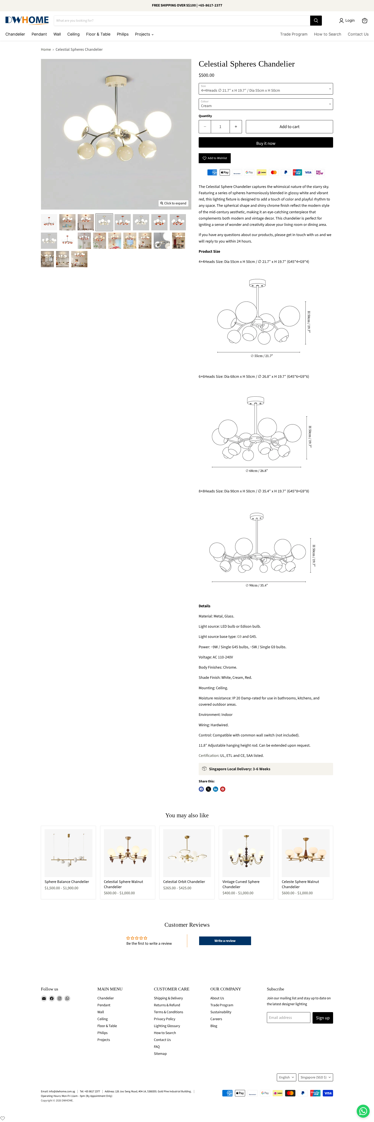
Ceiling (73, 34)
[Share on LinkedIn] (215, 789)
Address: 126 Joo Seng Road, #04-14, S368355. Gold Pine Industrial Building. (148, 1091)
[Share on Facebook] (201, 789)
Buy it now (266, 143)
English (284, 1077)
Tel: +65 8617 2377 (90, 1091)
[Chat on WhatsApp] (363, 1111)
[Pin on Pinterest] (222, 789)
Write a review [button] (224, 940)
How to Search (327, 34)
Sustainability (220, 1012)
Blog (213, 1026)
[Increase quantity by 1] (236, 126)
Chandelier (15, 34)
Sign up (323, 1018)
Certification (208, 755)
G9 (239, 636)
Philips (123, 34)
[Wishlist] (2, 1118)
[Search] (316, 21)
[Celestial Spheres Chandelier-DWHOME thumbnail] (49, 222)
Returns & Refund (167, 1005)
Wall (57, 34)
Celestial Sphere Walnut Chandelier (123, 884)
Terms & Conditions (168, 1012)
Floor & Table (98, 34)
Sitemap (160, 1053)
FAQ (157, 1046)
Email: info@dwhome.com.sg (58, 1091)
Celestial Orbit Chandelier (184, 881)
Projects (143, 34)
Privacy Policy (164, 1019)
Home (46, 49)
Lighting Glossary (167, 1026)
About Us (217, 998)
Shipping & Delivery (168, 998)
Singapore (314, 1077)
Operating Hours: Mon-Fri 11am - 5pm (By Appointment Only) (76, 1096)
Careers (216, 1019)
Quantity (205, 116)
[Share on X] (208, 789)
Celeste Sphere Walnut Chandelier (300, 884)
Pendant (39, 34)
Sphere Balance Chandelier (67, 881)
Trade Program (294, 34)
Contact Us (358, 34)
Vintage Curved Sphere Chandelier (241, 884)
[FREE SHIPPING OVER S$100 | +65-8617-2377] (187, 5)
